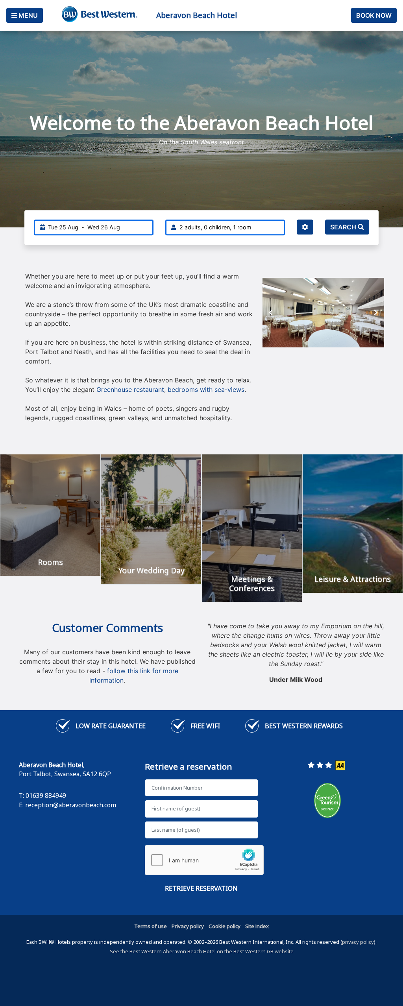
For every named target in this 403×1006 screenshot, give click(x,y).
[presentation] (271, 312)
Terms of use (150, 926)
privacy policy (358, 941)
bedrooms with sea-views (206, 389)
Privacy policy (188, 926)
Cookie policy (224, 926)
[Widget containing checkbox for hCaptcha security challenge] (204, 860)
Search (344, 227)
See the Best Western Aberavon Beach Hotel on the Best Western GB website (202, 951)
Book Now (374, 15)
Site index (257, 926)
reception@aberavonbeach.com (70, 805)
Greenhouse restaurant (129, 389)
